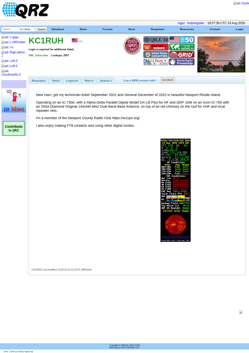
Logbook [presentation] (72, 80)
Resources (187, 29)
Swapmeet (157, 29)
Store (131, 29)
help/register (195, 23)
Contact (215, 29)
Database (58, 29)
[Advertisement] (135, 312)
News (83, 29)
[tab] (39, 80)
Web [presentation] (89, 80)
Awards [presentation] (106, 80)
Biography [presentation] (39, 80)
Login (240, 29)
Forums (108, 29)
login (181, 23)
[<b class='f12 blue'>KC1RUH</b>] (221, 71)
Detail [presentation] (56, 80)
